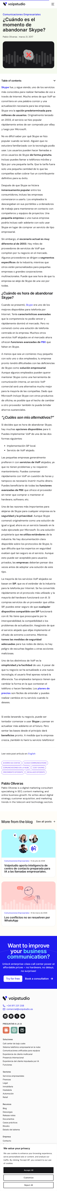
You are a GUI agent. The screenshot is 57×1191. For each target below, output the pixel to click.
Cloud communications (35, 763)
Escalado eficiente (36, 772)
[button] (54, 81)
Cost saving (38, 767)
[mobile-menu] (52, 4)
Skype (29, 305)
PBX (43, 342)
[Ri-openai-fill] (14, 1030)
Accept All (28, 1170)
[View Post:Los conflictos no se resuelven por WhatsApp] (28, 896)
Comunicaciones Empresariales (22, 14)
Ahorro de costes (11, 763)
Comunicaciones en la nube (16, 767)
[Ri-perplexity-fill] (22, 1030)
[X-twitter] (16, 1016)
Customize (28, 1177)
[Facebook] (11, 1016)
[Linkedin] (5, 1016)
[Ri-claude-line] (6, 1030)
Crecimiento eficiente (13, 772)
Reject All (28, 1185)
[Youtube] (22, 1016)
